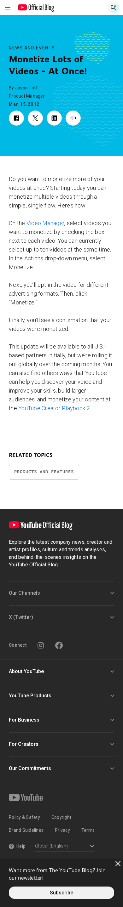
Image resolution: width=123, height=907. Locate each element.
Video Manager (45, 223)
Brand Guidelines (26, 830)
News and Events (32, 47)
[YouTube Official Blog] (36, 7)
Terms (88, 830)
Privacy (62, 830)
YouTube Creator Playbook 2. (54, 408)
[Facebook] (59, 645)
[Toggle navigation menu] (7, 7)
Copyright (61, 817)
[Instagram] (40, 645)
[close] (118, 864)
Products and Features (44, 471)
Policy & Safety (24, 817)
